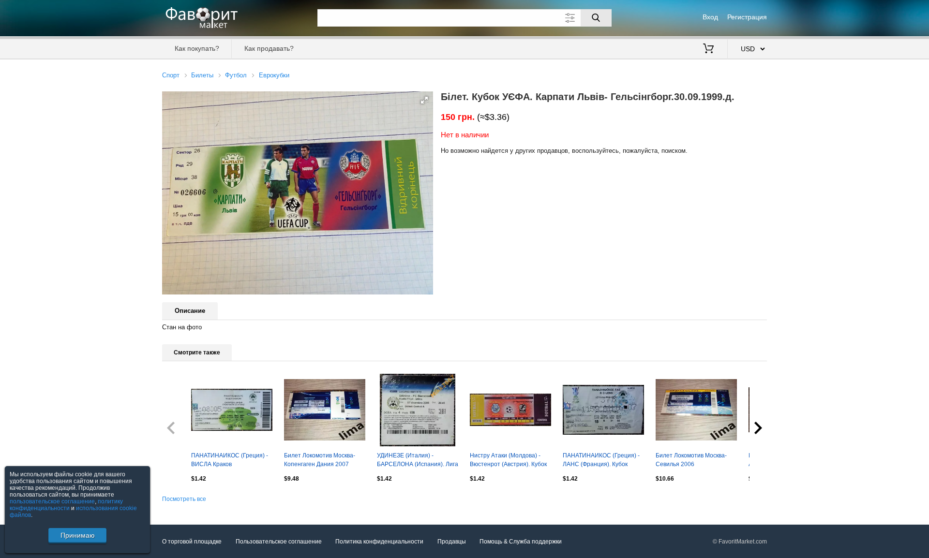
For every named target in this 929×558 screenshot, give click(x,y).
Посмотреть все (184, 499)
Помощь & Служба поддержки (520, 541)
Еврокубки (274, 75)
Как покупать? (197, 48)
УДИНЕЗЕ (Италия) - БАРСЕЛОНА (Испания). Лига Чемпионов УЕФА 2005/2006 (417, 461)
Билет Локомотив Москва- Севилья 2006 (691, 460)
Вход (710, 17)
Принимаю (77, 535)
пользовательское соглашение (52, 501)
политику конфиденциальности (66, 505)
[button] (424, 100)
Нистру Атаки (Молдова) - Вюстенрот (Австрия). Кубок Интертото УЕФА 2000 (508, 461)
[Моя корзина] (708, 49)
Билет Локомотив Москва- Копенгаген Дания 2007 (319, 460)
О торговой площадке (192, 541)
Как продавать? (269, 48)
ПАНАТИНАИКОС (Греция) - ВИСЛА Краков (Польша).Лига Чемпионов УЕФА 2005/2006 (229, 461)
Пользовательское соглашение (279, 541)
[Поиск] (596, 18)
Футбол (236, 75)
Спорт (171, 75)
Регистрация (747, 17)
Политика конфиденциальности (379, 541)
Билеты (202, 75)
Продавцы (451, 541)
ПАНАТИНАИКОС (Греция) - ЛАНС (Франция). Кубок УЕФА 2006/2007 (601, 461)
